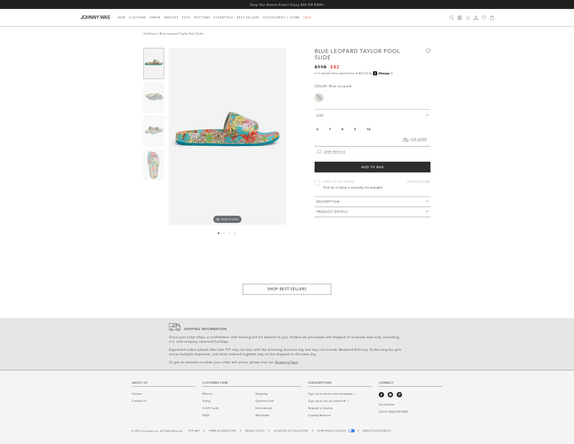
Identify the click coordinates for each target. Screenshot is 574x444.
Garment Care (264, 401)
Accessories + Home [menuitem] (281, 17)
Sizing (206, 401)
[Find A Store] (467, 17)
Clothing (150, 33)
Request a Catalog (320, 408)
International (263, 408)
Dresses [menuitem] (171, 17)
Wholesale (262, 415)
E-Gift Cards (210, 408)
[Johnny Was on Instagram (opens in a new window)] (390, 394)
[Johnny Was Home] (95, 17)
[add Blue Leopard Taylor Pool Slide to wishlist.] (427, 50)
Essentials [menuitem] (223, 17)
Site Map (194, 431)
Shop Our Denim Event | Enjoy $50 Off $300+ (287, 5)
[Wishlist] (484, 17)
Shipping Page (286, 362)
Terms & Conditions (222, 431)
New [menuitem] (121, 17)
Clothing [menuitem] (137, 17)
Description (328, 202)
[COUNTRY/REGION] (459, 17)
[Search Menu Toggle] (451, 17)
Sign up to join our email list (327, 401)
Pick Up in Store (339, 182)
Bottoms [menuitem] (202, 17)
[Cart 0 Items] (492, 17)
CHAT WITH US (335, 151)
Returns (207, 393)
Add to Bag (372, 167)
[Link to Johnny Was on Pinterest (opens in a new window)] (399, 394)
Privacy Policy (255, 431)
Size (320, 116)
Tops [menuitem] (186, 17)
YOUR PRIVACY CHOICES (332, 431)
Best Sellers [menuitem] (248, 17)
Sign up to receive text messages (330, 393)
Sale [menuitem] (307, 17)
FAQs (205, 415)
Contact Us (139, 401)
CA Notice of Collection (291, 431)
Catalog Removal (319, 415)
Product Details (332, 212)
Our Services (386, 404)
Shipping (261, 393)
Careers (137, 393)
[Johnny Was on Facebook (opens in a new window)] (381, 394)
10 (369, 129)
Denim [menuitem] (155, 17)
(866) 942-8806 (398, 411)
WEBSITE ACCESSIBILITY (377, 431)
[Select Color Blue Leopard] (319, 97)
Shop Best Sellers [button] (287, 289)
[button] (476, 17)
